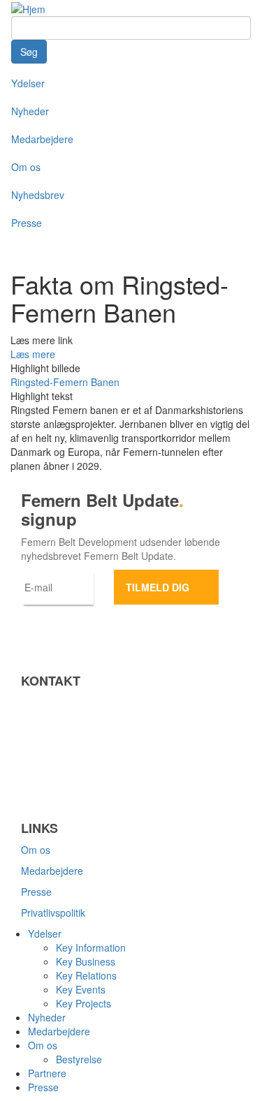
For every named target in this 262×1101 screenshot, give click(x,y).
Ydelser (28, 83)
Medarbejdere (42, 139)
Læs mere (32, 354)
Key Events (80, 989)
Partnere (47, 1073)
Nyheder (30, 111)
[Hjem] (28, 8)
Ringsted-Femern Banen (64, 382)
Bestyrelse (79, 1059)
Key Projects (83, 1003)
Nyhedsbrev (37, 195)
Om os (26, 167)
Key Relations (86, 975)
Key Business (85, 961)
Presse (26, 223)
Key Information (91, 947)
